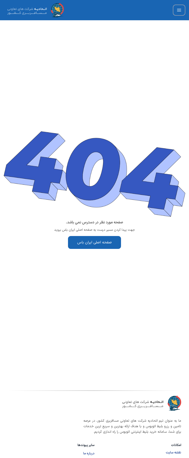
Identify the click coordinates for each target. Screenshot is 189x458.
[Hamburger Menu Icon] (179, 10)
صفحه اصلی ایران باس (94, 242)
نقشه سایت (173, 452)
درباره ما (88, 453)
